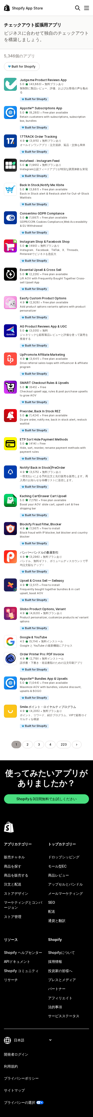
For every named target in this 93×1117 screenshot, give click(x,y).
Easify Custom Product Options (43, 298)
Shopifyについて (61, 952)
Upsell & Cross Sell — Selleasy (42, 580)
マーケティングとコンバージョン (23, 904)
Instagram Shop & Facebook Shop (45, 241)
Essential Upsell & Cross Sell (40, 270)
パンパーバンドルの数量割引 (39, 552)
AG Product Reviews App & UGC (43, 326)
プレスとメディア (62, 980)
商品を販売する (16, 875)
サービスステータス (63, 1016)
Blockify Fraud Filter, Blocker (41, 524)
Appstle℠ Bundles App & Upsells (44, 678)
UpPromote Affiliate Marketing (42, 354)
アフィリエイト (60, 998)
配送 (51, 911)
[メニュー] (86, 7)
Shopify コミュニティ (21, 971)
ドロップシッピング (63, 857)
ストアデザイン (16, 893)
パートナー (56, 989)
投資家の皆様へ (60, 971)
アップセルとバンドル (65, 884)
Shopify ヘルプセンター (23, 952)
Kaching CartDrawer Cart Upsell (43, 496)
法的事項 (55, 1007)
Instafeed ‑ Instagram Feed (40, 161)
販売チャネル (14, 857)
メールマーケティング (65, 893)
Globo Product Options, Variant (43, 609)
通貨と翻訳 (56, 920)
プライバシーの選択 (19, 1102)
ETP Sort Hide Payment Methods (44, 439)
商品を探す (12, 866)
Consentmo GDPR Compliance (42, 213)
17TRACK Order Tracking (38, 136)
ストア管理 (12, 916)
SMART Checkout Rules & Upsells (44, 383)
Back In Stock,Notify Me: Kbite (42, 185)
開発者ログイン (16, 1054)
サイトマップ (14, 1090)
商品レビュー (58, 875)
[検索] (77, 7)
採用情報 (55, 961)
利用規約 (11, 1066)
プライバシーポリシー (21, 1078)
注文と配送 (12, 884)
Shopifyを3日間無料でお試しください (46, 799)
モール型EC (57, 866)
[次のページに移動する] (76, 744)
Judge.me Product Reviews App (43, 80)
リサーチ (11, 980)
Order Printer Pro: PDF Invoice (42, 654)
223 (64, 744)
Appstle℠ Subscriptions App (41, 108)
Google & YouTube (33, 637)
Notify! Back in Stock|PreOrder (42, 467)
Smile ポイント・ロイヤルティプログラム (48, 707)
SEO (51, 902)
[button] (46, 90)
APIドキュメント (17, 961)
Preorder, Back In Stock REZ (40, 411)
